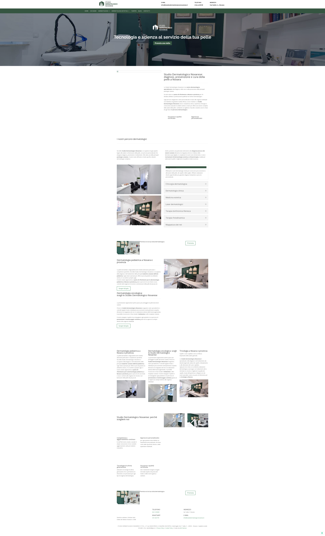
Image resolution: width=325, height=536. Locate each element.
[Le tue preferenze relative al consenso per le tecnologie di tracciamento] (322, 533)
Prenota (190, 243)
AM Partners (183, 528)
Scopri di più (124, 288)
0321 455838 (198, 5)
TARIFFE (133, 11)
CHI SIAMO (93, 11)
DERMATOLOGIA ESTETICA (120, 11)
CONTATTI (147, 11)
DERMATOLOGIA (103, 11)
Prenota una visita (162, 43)
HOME (86, 11)
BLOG (140, 11)
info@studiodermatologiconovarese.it (174, 5)
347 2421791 (155, 518)
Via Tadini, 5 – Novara (217, 5)
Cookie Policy (169, 528)
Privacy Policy (160, 528)
